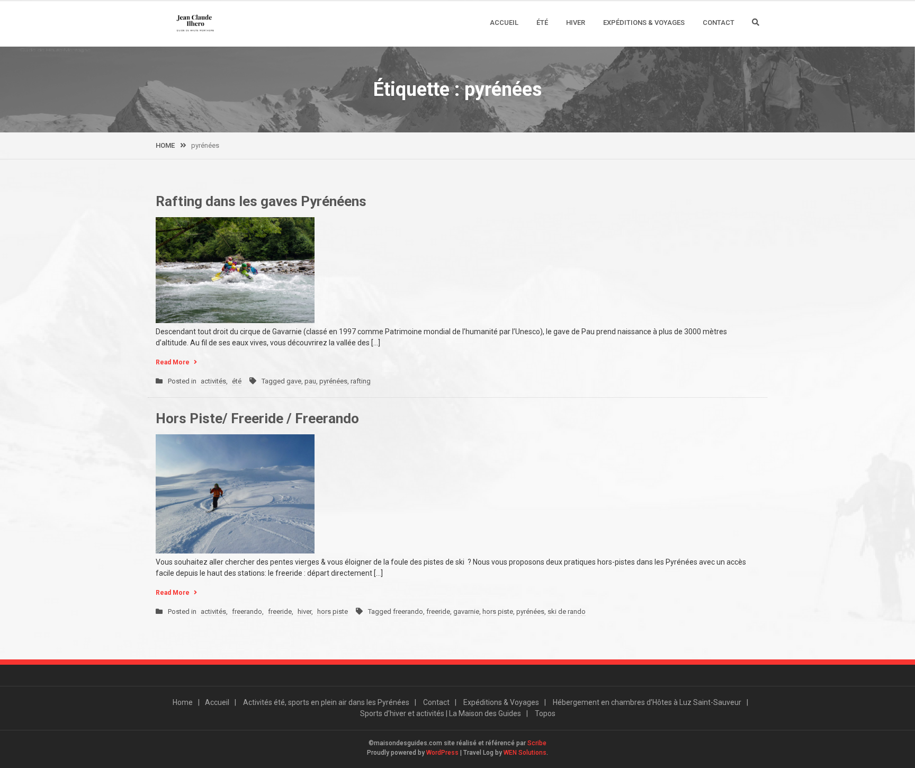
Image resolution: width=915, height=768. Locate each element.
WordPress (442, 752)
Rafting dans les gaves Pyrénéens (261, 201)
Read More (173, 362)
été (236, 381)
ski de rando (567, 611)
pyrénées (333, 381)
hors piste (332, 611)
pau (310, 381)
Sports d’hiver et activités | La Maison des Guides (440, 713)
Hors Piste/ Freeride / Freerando (257, 418)
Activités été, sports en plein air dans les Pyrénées (326, 702)
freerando (247, 611)
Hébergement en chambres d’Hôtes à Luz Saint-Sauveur (647, 702)
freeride (280, 611)
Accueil (504, 22)
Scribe (536, 743)
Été (542, 22)
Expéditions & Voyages (644, 22)
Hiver (575, 22)
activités (213, 381)
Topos (545, 713)
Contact (718, 22)
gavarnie (466, 611)
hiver (304, 611)
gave (293, 381)
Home (183, 702)
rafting (361, 381)
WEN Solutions (525, 752)
